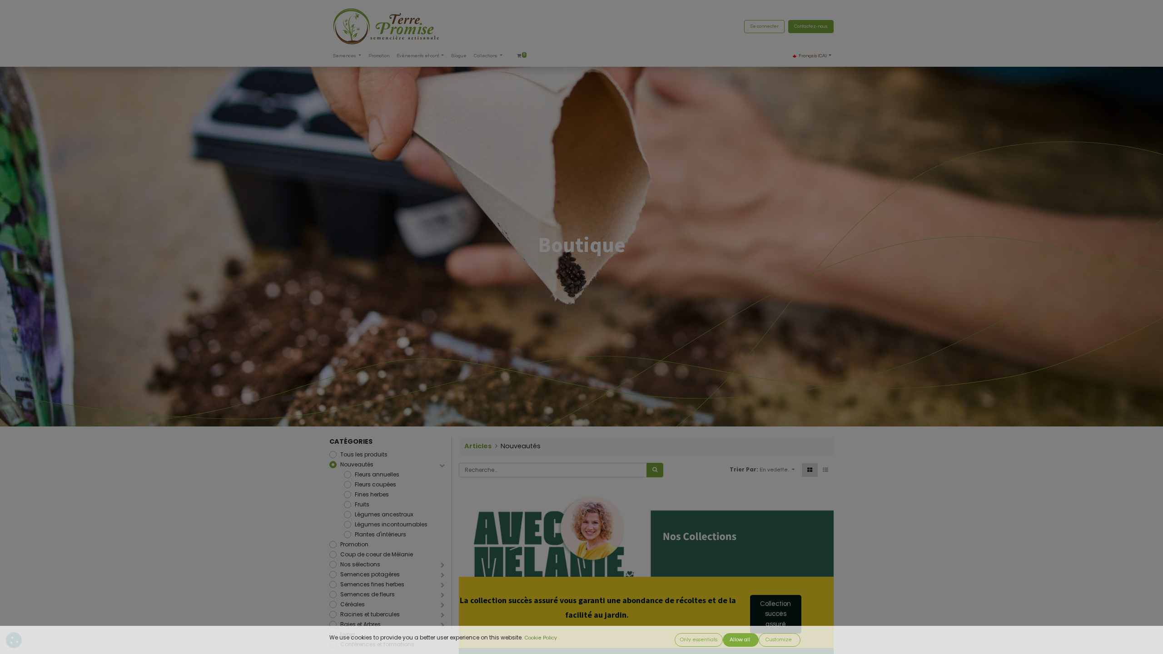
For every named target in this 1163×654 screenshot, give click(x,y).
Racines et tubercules (370, 614)
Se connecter (764, 26)
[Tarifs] (810, 470)
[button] (777, 470)
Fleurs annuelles (377, 474)
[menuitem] (379, 56)
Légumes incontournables (391, 524)
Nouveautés (356, 464)
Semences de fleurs (367, 594)
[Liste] (825, 470)
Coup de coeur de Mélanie (376, 554)
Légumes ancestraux (384, 514)
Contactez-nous (811, 26)
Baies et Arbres (360, 624)
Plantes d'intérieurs (380, 534)
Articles (478, 446)
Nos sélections (360, 564)
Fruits (362, 504)
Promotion (354, 544)
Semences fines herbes (372, 584)
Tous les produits (364, 454)
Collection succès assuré (775, 614)
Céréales (352, 604)
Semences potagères (370, 574)
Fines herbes (372, 494)
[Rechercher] (654, 470)
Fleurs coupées (375, 484)
